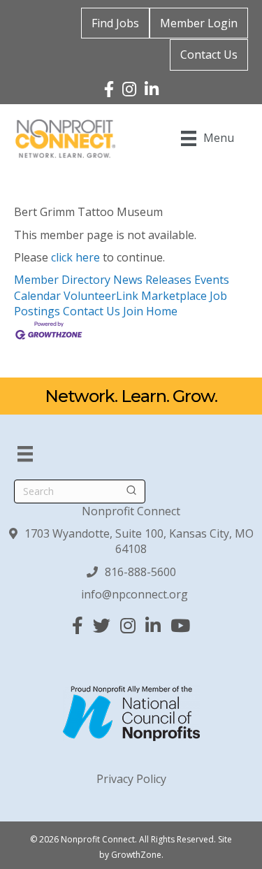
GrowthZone (136, 855)
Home (161, 311)
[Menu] (25, 453)
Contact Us (209, 54)
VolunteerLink (101, 295)
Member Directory (62, 279)
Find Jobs (115, 23)
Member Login (199, 23)
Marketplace (174, 295)
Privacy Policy (131, 779)
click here (75, 257)
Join (134, 311)
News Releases (152, 279)
